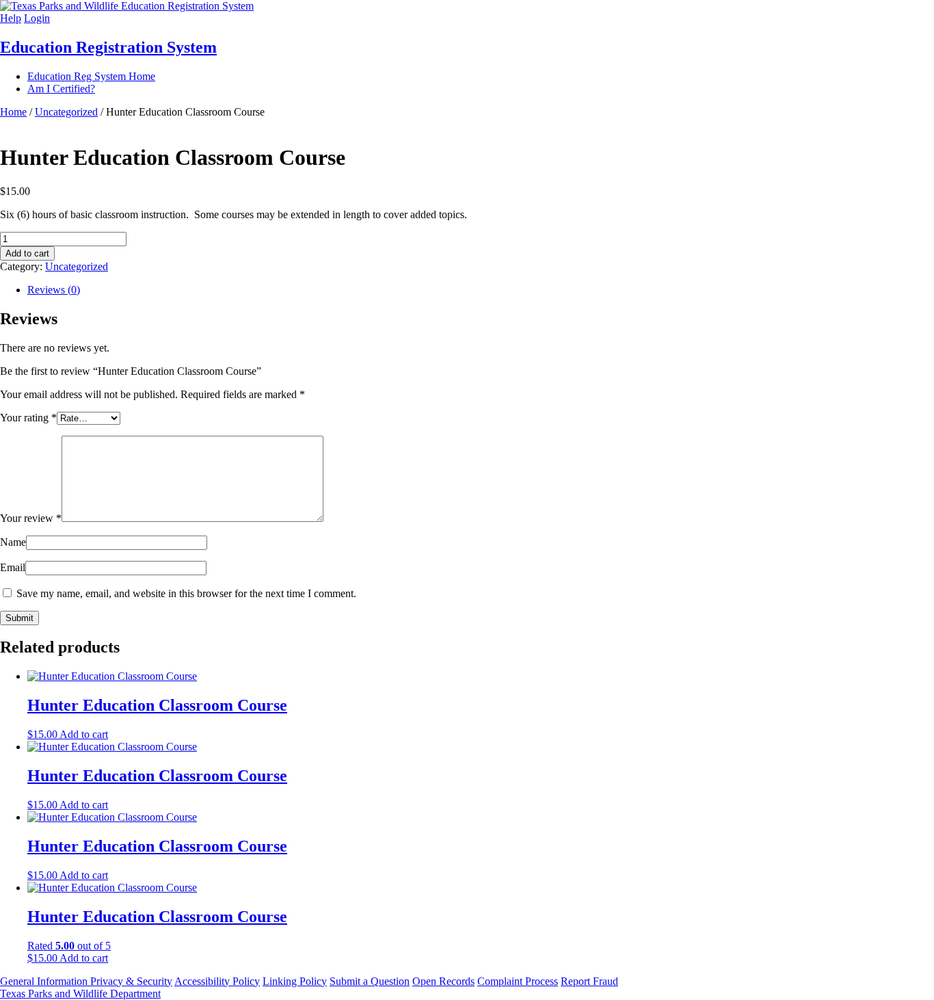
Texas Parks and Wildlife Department (80, 993)
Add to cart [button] (83, 734)
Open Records (443, 981)
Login (37, 18)
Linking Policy (295, 981)
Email (12, 567)
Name (13, 542)
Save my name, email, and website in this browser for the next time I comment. (186, 593)
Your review (31, 518)
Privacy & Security (131, 981)
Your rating (28, 417)
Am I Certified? (61, 88)
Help (10, 18)
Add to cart (27, 253)
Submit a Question (370, 981)
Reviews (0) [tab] (53, 289)
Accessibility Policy (217, 981)
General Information (45, 981)
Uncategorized (66, 112)
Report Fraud (589, 981)
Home (13, 112)
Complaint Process (517, 981)
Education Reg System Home (91, 76)
